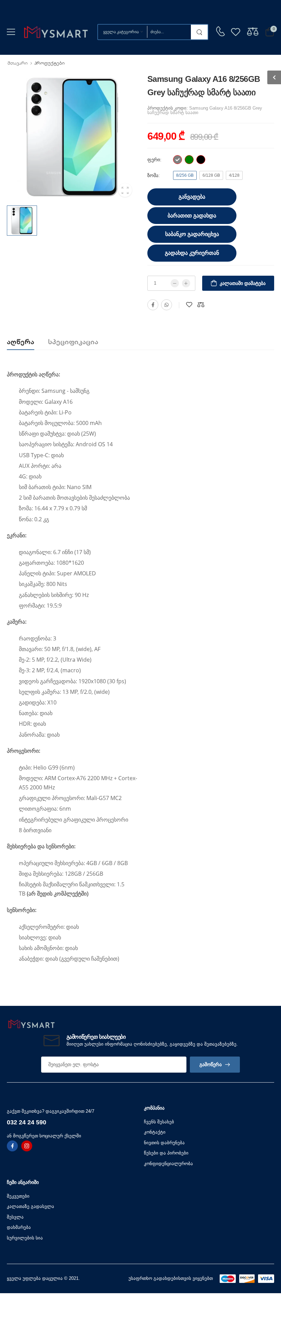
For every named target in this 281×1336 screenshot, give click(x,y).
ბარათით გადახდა (192, 215)
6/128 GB (211, 175)
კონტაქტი (155, 1132)
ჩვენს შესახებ (159, 1121)
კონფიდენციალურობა (168, 1163)
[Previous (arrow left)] (74, 999)
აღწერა (20, 341)
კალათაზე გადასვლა (30, 1206)
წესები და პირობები (166, 1153)
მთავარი (18, 63)
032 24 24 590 (26, 1122)
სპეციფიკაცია (73, 341)
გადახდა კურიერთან (192, 253)
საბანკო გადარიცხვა (192, 234)
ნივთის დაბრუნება (164, 1142)
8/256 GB (185, 175)
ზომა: (154, 175)
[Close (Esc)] (209, 997)
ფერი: (155, 159)
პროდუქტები (49, 63)
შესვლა (15, 1217)
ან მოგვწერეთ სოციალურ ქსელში (44, 1135)
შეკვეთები (18, 1196)
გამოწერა (210, 1064)
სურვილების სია (25, 1237)
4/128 (234, 175)
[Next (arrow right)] (83, 999)
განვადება (192, 197)
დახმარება (19, 1227)
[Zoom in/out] (206, 997)
